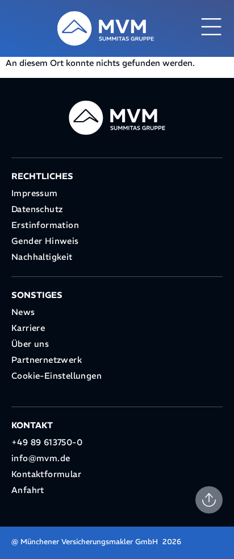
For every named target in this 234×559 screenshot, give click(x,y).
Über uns (30, 343)
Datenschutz (36, 209)
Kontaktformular (46, 474)
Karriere (28, 327)
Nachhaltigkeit (42, 256)
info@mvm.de (40, 458)
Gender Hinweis (45, 240)
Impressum (34, 193)
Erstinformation (45, 225)
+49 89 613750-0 (46, 442)
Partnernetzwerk (46, 359)
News (23, 312)
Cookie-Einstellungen (56, 375)
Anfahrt (27, 490)
